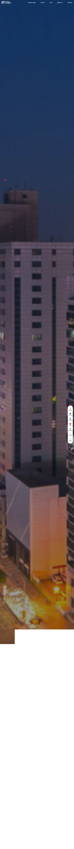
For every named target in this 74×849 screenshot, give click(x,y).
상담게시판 (70, 2)
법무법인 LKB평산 (32, 2)
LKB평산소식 (60, 2)
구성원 (50, 2)
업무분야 (42, 2)
